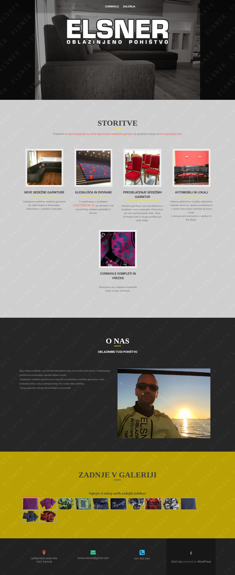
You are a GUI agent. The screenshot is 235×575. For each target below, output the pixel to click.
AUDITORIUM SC (84, 205)
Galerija (129, 6)
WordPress (204, 561)
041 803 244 (142, 558)
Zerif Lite (177, 561)
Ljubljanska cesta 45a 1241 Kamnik (44, 559)
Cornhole (112, 6)
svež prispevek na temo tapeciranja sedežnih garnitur (100, 134)
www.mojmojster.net (169, 134)
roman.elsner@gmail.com (93, 558)
